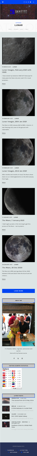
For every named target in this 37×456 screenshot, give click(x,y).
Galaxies (14, 414)
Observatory (15, 398)
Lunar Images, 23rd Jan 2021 (14, 171)
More (3, 84)
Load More (18, 291)
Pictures (16, 29)
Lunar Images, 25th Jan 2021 (14, 122)
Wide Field (25, 422)
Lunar (21, 29)
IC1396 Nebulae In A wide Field (22, 408)
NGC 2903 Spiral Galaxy (19, 416)
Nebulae (14, 406)
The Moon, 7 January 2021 (13, 220)
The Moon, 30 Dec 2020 (12, 268)
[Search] (33, 2)
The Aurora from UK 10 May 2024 (23, 400)
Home (10, 29)
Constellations (16, 422)
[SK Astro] (18, 11)
